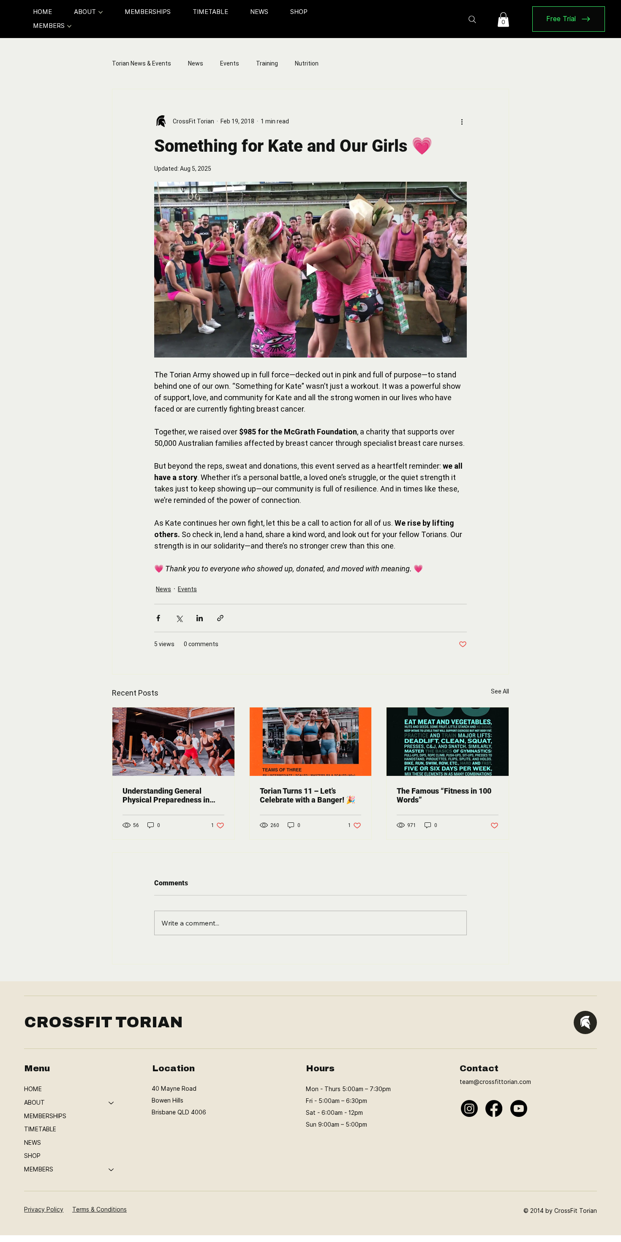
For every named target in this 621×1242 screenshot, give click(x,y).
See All (500, 691)
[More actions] (462, 121)
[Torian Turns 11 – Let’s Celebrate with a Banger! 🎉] (311, 741)
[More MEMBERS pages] (69, 26)
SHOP (32, 1155)
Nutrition (307, 63)
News (195, 63)
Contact (479, 1068)
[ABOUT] (111, 1103)
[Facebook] (493, 1108)
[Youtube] (518, 1108)
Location (173, 1068)
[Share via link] (220, 618)
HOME (33, 1089)
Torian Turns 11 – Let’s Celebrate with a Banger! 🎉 (307, 795)
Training (267, 63)
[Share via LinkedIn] (200, 618)
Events (229, 63)
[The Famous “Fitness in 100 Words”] (448, 741)
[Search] (472, 19)
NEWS (32, 1142)
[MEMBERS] (111, 1169)
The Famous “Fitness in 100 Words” (444, 795)
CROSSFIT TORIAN (103, 1022)
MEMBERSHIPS (45, 1116)
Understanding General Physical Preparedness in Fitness (166, 795)
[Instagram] (469, 1108)
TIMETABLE (40, 1129)
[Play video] (310, 270)
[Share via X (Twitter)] (179, 618)
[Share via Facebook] (158, 618)
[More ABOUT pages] (100, 12)
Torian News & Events (141, 63)
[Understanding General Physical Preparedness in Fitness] (173, 741)
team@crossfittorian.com (495, 1081)
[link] (503, 19)
